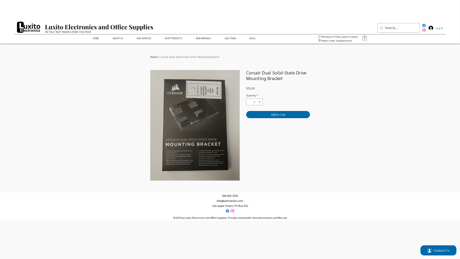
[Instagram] (424, 30)
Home (154, 57)
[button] (364, 37)
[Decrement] (249, 102)
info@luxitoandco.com (230, 200)
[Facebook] (424, 25)
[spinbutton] (254, 102)
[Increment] (260, 102)
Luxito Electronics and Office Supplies (99, 27)
